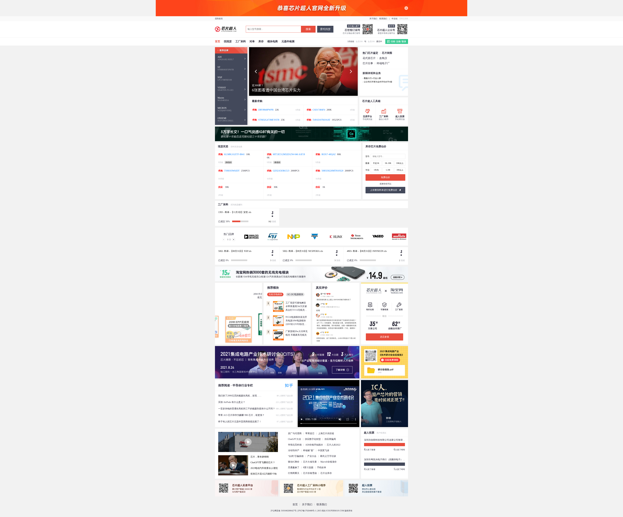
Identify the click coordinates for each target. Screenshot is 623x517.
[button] (255, 71)
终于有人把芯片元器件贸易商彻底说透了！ (255, 421)
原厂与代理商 (295, 433)
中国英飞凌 (323, 450)
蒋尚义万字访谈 (328, 456)
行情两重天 (293, 473)
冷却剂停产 (293, 450)
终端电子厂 (383, 63)
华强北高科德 (295, 445)
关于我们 (373, 19)
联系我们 (383, 19)
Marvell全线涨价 (328, 462)
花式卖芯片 (369, 58)
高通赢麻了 (293, 467)
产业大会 (311, 456)
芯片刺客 (387, 53)
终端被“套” (308, 450)
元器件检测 (287, 41)
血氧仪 (383, 58)
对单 (252, 41)
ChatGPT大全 (294, 439)
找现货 (228, 41)
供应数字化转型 (313, 439)
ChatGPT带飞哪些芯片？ (262, 462)
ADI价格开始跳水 (314, 445)
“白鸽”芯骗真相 (296, 456)
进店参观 (384, 337)
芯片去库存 (326, 473)
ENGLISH (404, 19)
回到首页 (219, 19)
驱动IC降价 (293, 462)
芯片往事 (368, 63)
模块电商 (272, 41)
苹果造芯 (309, 433)
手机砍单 (321, 467)
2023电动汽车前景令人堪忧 (264, 468)
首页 (217, 41)
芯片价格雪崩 (310, 473)
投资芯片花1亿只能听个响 (263, 474)
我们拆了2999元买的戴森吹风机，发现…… (255, 395)
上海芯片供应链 (326, 433)
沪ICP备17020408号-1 (307, 511)
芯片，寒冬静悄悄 (259, 457)
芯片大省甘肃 (310, 462)
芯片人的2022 (333, 445)
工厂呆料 (240, 41)
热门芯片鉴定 (370, 53)
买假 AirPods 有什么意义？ (255, 402)
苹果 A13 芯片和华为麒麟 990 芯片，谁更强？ (255, 415)
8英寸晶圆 (308, 467)
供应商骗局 (330, 439)
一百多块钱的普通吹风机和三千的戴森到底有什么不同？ (255, 408)
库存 (261, 41)
